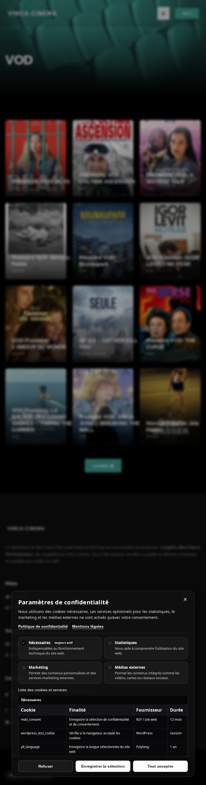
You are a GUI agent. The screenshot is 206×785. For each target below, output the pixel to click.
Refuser (45, 766)
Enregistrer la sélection (102, 766)
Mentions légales (88, 626)
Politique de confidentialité (43, 626)
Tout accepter (160, 766)
